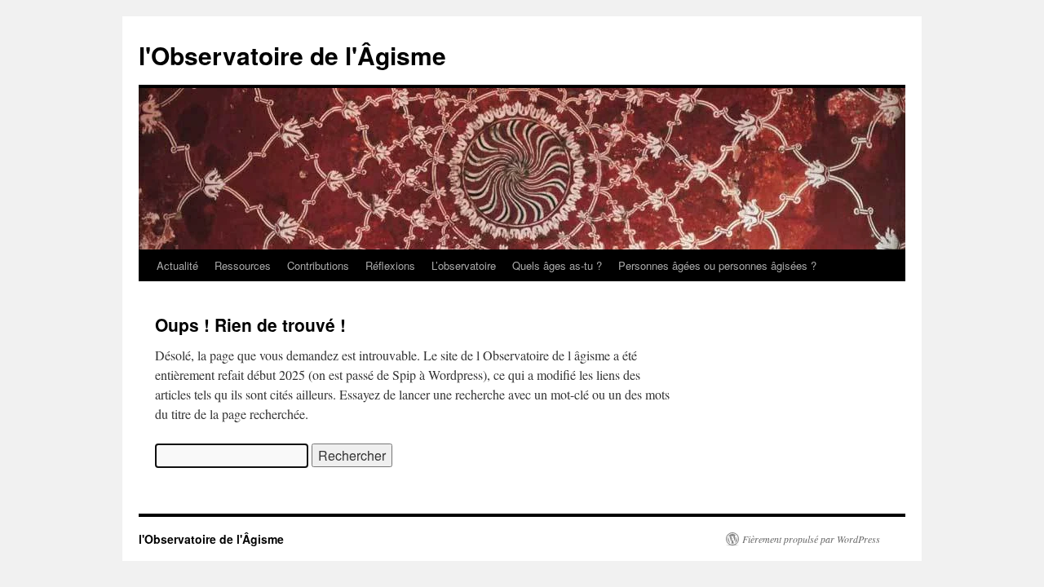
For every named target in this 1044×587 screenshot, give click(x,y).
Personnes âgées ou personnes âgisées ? (717, 265)
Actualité (177, 265)
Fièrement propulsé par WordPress (811, 538)
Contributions (318, 265)
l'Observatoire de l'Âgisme (292, 55)
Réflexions (390, 265)
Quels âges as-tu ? (557, 265)
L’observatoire (463, 265)
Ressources (243, 265)
